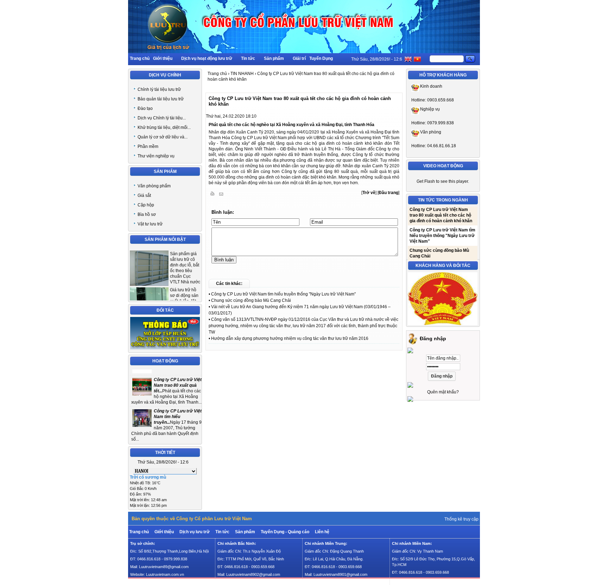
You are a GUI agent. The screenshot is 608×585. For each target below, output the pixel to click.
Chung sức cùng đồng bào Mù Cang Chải (251, 300)
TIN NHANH (242, 73)
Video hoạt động (443, 165)
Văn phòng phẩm (154, 185)
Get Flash (426, 181)
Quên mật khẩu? (443, 392)
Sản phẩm (274, 58)
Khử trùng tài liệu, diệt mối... (164, 127)
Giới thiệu (162, 58)
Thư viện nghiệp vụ (156, 156)
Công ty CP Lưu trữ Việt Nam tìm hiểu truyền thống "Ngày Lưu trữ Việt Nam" (283, 294)
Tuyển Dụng (321, 58)
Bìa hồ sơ (147, 214)
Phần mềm (148, 146)
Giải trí (299, 58)
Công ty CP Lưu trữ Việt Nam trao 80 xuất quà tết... (178, 379)
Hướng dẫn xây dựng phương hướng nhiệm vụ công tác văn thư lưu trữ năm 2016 (289, 338)
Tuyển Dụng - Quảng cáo (285, 531)
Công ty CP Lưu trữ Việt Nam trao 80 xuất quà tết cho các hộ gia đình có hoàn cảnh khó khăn (441, 207)
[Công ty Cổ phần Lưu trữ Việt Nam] (304, 51)
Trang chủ (140, 58)
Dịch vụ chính (165, 75)
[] (368, 192)
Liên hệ (322, 531)
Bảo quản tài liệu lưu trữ (161, 99)
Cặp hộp (146, 205)
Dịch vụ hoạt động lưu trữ (206, 58)
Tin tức (248, 58)
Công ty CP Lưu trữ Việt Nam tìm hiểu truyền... (178, 411)
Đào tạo (145, 108)
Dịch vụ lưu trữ (194, 531)
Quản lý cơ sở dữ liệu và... (163, 137)
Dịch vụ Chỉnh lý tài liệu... (162, 118)
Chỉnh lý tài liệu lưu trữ (159, 89)
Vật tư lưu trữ (150, 224)
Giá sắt (144, 195)
